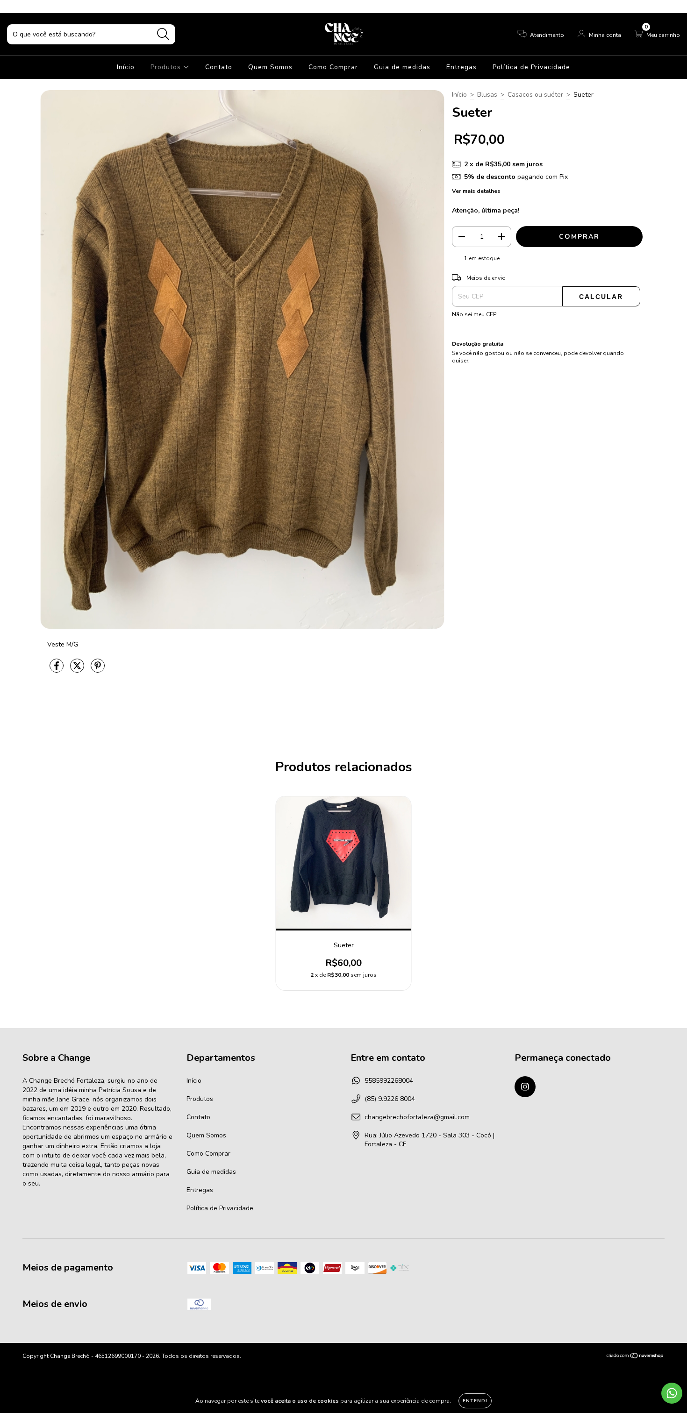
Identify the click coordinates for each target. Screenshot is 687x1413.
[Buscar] (163, 34)
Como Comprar (333, 67)
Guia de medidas (402, 67)
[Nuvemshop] (635, 1357)
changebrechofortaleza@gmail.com (417, 1117)
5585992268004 (389, 1080)
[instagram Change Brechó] (13, 6)
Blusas (487, 94)
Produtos (166, 67)
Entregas (461, 67)
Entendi (475, 1401)
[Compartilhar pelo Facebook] (57, 670)
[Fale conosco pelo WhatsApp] (671, 1393)
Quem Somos (270, 67)
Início (126, 67)
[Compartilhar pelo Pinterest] (98, 670)
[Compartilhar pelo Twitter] (78, 670)
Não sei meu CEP (474, 314)
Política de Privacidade (531, 67)
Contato (218, 67)
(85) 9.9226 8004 (390, 1098)
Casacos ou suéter (535, 94)
